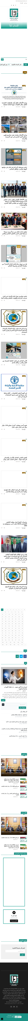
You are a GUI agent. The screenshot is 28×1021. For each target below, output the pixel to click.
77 (19, 633)
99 (22, 640)
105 (22, 642)
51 (2, 626)
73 (5, 633)
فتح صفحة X (13, 920)
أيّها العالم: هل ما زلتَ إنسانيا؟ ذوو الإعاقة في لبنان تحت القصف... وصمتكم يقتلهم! (14, 729)
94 (5, 640)
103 (14, 642)
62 (15, 628)
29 (22, 616)
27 (15, 616)
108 (10, 644)
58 (2, 628)
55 (15, 626)
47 (12, 623)
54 (12, 626)
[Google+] (11, 5)
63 (19, 628)
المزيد (3, 700)
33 (12, 619)
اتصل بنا (21, 3)
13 (15, 612)
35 (19, 619)
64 (22, 628)
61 (12, 628)
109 (14, 644)
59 (5, 628)
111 (22, 644)
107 (6, 644)
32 (9, 619)
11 (8, 612)
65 (2, 630)
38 (5, 621)
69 (15, 630)
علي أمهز (24, 690)
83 (15, 635)
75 (12, 633)
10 (5, 612)
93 (2, 640)
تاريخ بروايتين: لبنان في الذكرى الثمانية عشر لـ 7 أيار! (16, 721)
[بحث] (3, 704)
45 (5, 623)
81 (9, 635)
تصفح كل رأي (22, 707)
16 (2, 614)
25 (9, 616)
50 (22, 623)
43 (22, 621)
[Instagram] (11, 1007)
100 (2, 642)
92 (22, 637)
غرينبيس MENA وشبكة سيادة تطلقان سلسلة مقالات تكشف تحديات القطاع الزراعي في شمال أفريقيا (11, 780)
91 (19, 637)
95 (9, 640)
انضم (22, 954)
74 (9, 633)
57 (22, 626)
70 (19, 630)
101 (6, 642)
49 (19, 623)
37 (2, 621)
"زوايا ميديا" (24, 106)
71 (22, 630)
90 (15, 637)
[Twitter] (13, 5)
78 (22, 633)
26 (12, 616)
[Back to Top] (2, 1019)
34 (15, 619)
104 (18, 642)
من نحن (25, 3)
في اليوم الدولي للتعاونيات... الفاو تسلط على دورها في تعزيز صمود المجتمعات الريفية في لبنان (15, 394)
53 (9, 626)
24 (5, 616)
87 (5, 637)
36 (22, 619)
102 (10, 642)
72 (2, 633)
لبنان (24, 764)
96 (12, 640)
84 (19, 635)
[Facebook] (15, 5)
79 (2, 635)
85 (22, 635)
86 (2, 637)
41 (15, 621)
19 (12, 614)
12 (11, 612)
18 (9, 614)
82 (12, 635)
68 (12, 630)
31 (5, 619)
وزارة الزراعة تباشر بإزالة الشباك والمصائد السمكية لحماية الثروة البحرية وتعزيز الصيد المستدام (14, 330)
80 (5, 635)
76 (15, 633)
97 (15, 640)
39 (9, 621)
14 (18, 612)
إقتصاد (23, 85)
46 (9, 623)
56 (19, 626)
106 (2, 644)
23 (2, 616)
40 (12, 621)
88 (9, 637)
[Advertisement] (14, 43)
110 (18, 644)
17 (5, 614)
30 (2, 619)
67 (9, 630)
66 (5, 630)
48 (15, 623)
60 (9, 628)
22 (22, 614)
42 (19, 621)
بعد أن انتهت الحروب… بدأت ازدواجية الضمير (18, 736)
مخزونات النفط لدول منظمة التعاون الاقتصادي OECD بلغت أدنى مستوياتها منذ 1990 (15, 523)
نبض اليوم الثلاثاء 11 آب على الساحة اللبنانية (10, 786)
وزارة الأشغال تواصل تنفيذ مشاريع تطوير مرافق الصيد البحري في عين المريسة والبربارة (15, 136)
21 (19, 614)
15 (21, 612)
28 (19, 616)
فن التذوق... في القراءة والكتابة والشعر (19, 714)
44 (2, 623)
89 (12, 637)
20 (15, 614)
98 (19, 640)
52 (5, 626)
